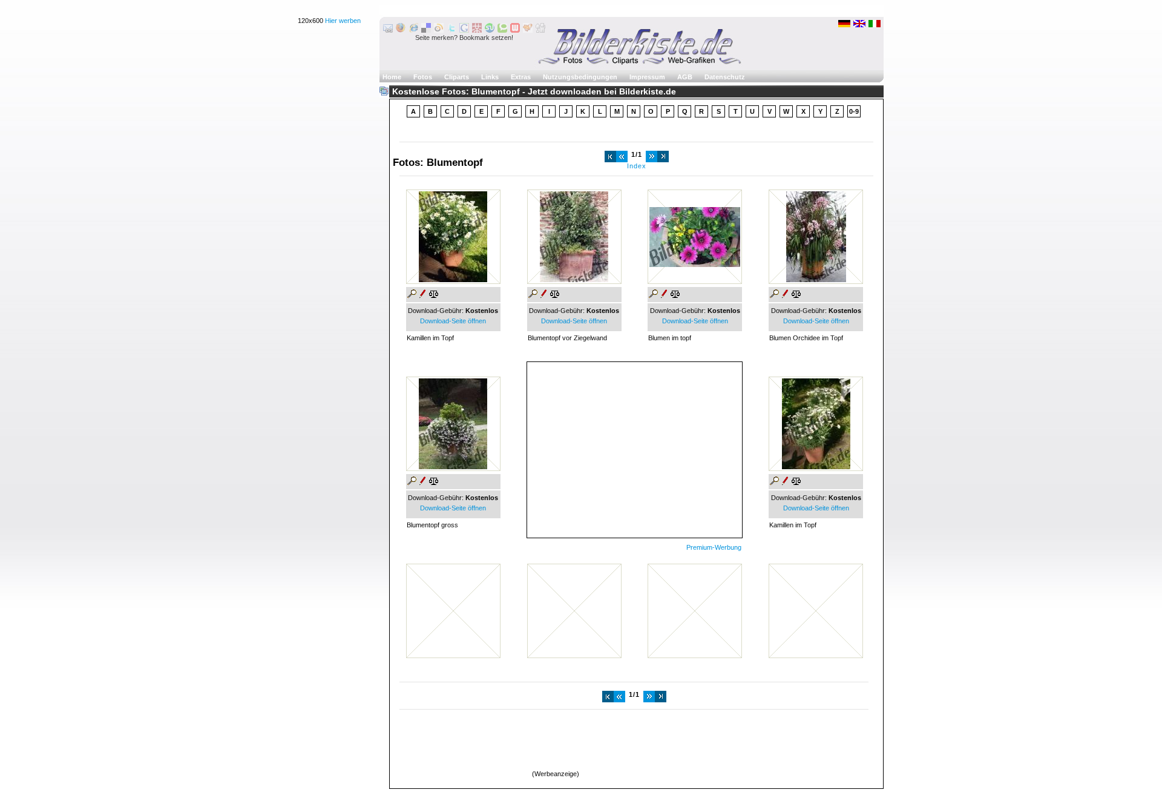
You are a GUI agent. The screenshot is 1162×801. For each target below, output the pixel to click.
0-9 (854, 111)
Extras (521, 77)
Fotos (422, 77)
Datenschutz (724, 77)
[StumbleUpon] (489, 30)
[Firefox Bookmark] (400, 30)
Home (391, 77)
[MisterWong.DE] (477, 30)
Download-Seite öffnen (453, 321)
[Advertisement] (634, 446)
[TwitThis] (451, 30)
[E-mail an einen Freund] (388, 30)
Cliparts (456, 77)
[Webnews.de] (515, 30)
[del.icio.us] (426, 30)
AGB (684, 77)
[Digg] (540, 30)
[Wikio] (439, 30)
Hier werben (343, 20)
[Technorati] (502, 30)
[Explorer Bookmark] (413, 30)
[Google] (464, 30)
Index (636, 166)
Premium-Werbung (713, 547)
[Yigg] (528, 30)
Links (490, 77)
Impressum (647, 77)
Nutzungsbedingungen (580, 77)
